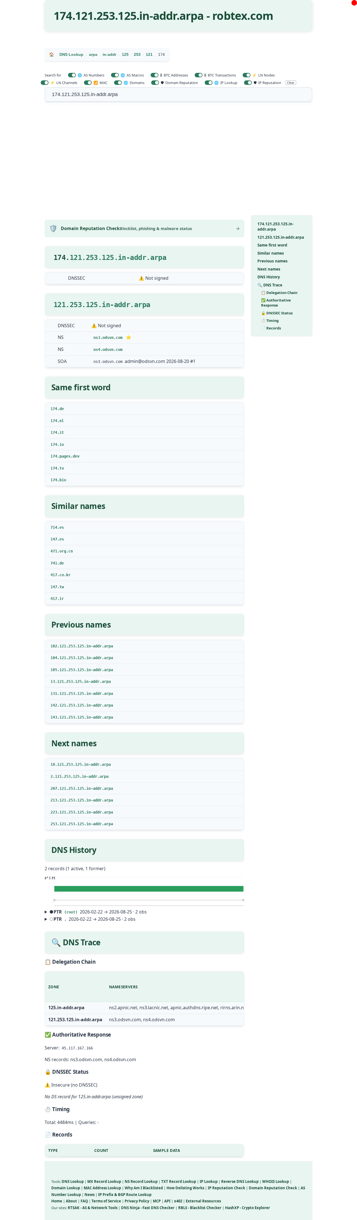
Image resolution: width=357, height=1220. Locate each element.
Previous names (272, 261)
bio (62, 480)
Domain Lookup (65, 1187)
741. (54, 563)
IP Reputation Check (226, 1187)
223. (54, 812)
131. (54, 693)
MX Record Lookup (104, 1181)
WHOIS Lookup (275, 1181)
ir (61, 598)
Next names (268, 269)
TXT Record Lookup (178, 1181)
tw (61, 587)
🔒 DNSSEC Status (277, 312)
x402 (178, 1201)
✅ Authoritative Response (276, 303)
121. (62, 305)
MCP (157, 1201)
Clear (290, 82)
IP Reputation (267, 82)
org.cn (66, 551)
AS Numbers (91, 75)
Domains (134, 82)
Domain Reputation (179, 82)
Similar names (270, 253)
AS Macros (132, 75)
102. (54, 646)
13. (53, 681)
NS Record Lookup (141, 1181)
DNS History (268, 277)
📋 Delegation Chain (279, 292)
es (61, 527)
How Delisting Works (185, 1187)
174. (54, 408)
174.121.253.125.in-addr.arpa (275, 226)
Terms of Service (106, 1201)
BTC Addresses (174, 75)
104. (54, 658)
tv (61, 468)
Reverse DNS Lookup (240, 1181)
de (61, 408)
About (71, 1201)
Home (56, 1201)
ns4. (97, 349)
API (167, 1201)
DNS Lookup (73, 1181)
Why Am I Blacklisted (144, 1187)
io (61, 444)
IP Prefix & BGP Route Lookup (124, 1194)
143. (54, 717)
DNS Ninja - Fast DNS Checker (148, 1207)
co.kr (65, 575)
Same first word (272, 245)
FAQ (84, 1201)
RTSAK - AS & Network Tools (92, 1207)
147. (54, 539)
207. (54, 788)
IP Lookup (225, 82)
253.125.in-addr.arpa (110, 305)
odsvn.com (112, 337)
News (90, 1194)
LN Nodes (263, 75)
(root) (71, 912)
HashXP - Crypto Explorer (247, 1207)
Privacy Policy (137, 1201)
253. (54, 824)
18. (53, 764)
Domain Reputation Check (273, 1187)
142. (54, 705)
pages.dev (69, 456)
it (61, 432)
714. (54, 527)
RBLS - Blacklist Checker (199, 1207)
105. (54, 670)
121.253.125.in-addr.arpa (118, 257)
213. (54, 800)
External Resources (203, 1201)
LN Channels (63, 82)
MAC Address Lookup (102, 1187)
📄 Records (271, 328)
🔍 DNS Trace (269, 285)
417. (54, 575)
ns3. (97, 337)
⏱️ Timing (270, 320)
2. (52, 776)
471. (54, 551)
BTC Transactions (220, 75)
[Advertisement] (178, 162)
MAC (100, 82)
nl (61, 420)
